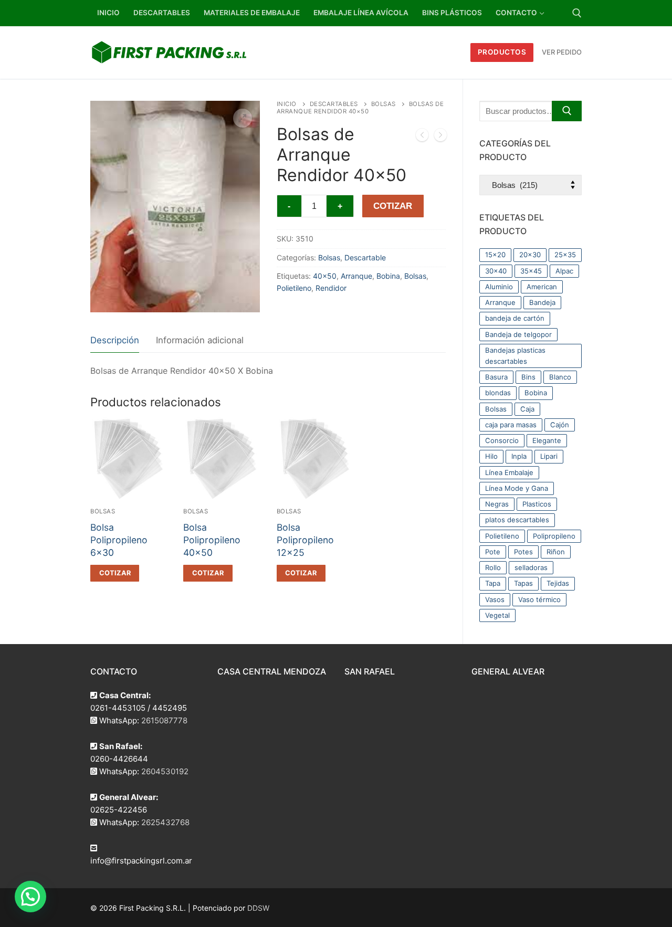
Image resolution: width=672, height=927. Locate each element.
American (542, 286)
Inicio (287, 104)
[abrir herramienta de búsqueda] (577, 13)
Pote (492, 551)
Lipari (549, 456)
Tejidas (558, 583)
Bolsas (383, 104)
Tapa (492, 583)
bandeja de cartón (514, 318)
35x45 (531, 271)
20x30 (530, 254)
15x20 (495, 254)
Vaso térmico (539, 599)
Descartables (334, 104)
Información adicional (200, 340)
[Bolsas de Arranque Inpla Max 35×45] (422, 137)
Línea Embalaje (509, 472)
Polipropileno (554, 536)
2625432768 (165, 822)
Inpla (519, 456)
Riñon (556, 551)
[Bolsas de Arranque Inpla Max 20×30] (440, 137)
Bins (528, 377)
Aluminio (499, 286)
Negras (497, 504)
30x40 (496, 271)
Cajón (559, 424)
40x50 (325, 275)
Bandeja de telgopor (518, 334)
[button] (242, 118)
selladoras (531, 567)
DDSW (258, 907)
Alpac (564, 271)
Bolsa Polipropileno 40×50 (211, 540)
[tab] (114, 341)
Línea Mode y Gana (516, 488)
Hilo (491, 456)
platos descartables (517, 519)
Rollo (493, 567)
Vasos (495, 599)
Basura (496, 377)
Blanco (560, 377)
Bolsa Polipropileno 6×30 (119, 540)
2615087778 (164, 720)
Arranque (356, 275)
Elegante (546, 440)
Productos (502, 52)
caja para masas (511, 424)
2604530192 (164, 771)
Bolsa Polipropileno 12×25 (305, 540)
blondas (498, 392)
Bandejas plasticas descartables (515, 355)
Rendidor (331, 287)
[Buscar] (567, 111)
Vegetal (497, 615)
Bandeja (542, 302)
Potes (523, 551)
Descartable (365, 257)
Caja (527, 409)
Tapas (523, 583)
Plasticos (536, 504)
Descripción (114, 340)
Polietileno (294, 287)
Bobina (388, 275)
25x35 (565, 254)
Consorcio (502, 440)
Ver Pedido (562, 52)
